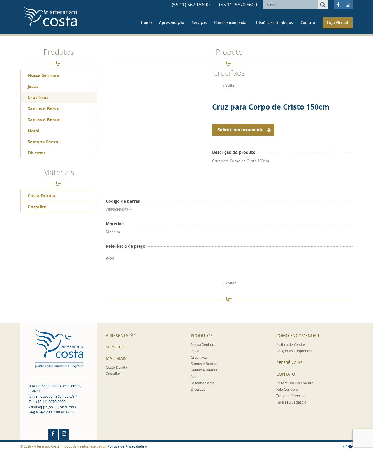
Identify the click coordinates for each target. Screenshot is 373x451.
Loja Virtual (337, 22)
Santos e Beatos (44, 108)
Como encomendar (231, 22)
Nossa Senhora (43, 75)
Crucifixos (38, 97)
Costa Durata (42, 196)
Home (146, 22)
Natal (33, 131)
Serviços (199, 22)
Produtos (202, 335)
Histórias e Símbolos (274, 22)
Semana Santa (43, 142)
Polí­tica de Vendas (291, 344)
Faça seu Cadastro (291, 402)
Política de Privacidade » (127, 446)
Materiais (116, 358)
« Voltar (229, 85)
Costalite (37, 207)
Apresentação (171, 22)
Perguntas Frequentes (294, 350)
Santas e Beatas (44, 120)
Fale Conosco (287, 389)
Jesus (33, 86)
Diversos (36, 153)
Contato (307, 22)
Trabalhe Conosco (290, 395)
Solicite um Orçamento (294, 382)
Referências (289, 362)
